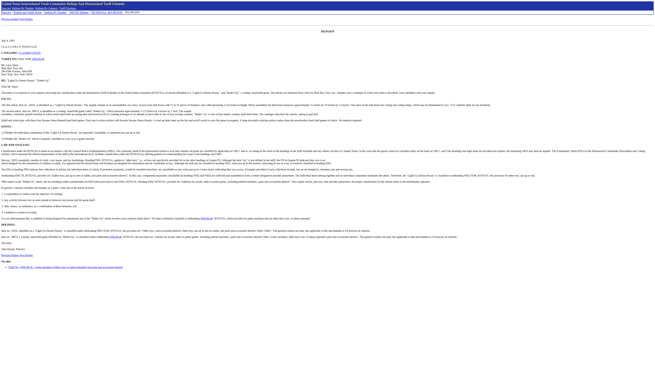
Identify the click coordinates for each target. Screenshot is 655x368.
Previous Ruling (10, 19)
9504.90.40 (38, 59)
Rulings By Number (23, 8)
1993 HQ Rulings (79, 12)
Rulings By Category (46, 8)
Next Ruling (26, 19)
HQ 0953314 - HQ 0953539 (106, 12)
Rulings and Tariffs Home (28, 12)
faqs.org (6, 8)
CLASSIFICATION (29, 52)
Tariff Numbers (68, 8)
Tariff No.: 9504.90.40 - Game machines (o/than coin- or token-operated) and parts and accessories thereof (65, 267)
